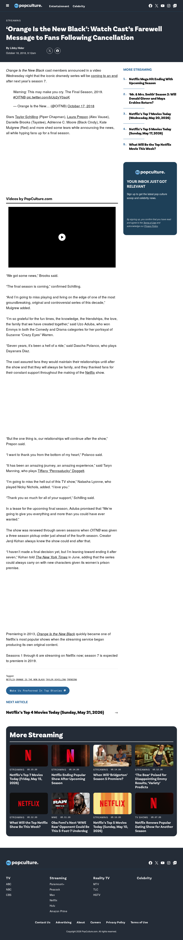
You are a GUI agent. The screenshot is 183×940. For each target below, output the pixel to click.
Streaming (13, 20)
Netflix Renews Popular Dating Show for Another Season (154, 826)
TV (8, 878)
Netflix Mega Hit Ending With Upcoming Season (151, 81)
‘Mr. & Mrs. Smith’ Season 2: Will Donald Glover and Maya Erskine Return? (152, 98)
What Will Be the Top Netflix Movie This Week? (150, 146)
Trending (72, 679)
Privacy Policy (151, 226)
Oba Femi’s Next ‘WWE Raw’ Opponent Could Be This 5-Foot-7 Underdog (70, 826)
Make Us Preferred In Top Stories (37, 690)
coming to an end (104, 75)
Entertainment (59, 6)
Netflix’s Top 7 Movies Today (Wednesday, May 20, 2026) (150, 116)
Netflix (90, 372)
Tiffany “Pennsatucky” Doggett (61, 470)
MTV (96, 884)
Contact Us (42, 922)
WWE (54, 817)
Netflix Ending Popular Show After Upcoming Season (68, 779)
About (81, 922)
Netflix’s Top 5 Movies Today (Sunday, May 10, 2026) (110, 826)
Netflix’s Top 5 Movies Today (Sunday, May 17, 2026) (150, 131)
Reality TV (101, 878)
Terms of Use (149, 222)
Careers (95, 922)
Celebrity (79, 6)
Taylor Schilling (26, 116)
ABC (8, 884)
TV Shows (141, 817)
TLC (95, 889)
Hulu (52, 905)
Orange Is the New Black (56, 633)
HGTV (96, 895)
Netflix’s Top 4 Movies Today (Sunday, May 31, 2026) (55, 712)
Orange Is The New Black (30, 679)
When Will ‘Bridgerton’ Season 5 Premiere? (110, 777)
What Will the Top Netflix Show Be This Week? (29, 824)
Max (52, 895)
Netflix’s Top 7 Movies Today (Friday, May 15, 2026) (26, 779)
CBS (8, 895)
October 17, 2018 (81, 105)
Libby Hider (17, 48)
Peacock (55, 889)
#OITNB (19, 97)
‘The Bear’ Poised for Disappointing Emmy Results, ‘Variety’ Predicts (151, 781)
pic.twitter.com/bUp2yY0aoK (48, 97)
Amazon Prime (58, 911)
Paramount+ (57, 884)
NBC (8, 889)
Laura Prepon (77, 116)
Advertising (63, 922)
